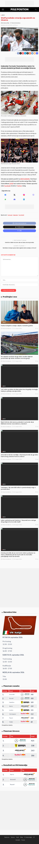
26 (37, 361)
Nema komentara (16, 23)
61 (37, 559)
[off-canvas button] (3, 9)
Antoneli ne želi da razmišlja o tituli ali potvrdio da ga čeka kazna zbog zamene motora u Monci (19, 455)
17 (37, 394)
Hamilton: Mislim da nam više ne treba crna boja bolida (19, 242)
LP (34, 837)
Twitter (19, 186)
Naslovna (6, 837)
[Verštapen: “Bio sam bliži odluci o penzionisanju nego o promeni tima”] (19, 474)
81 (37, 492)
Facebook (7, 186)
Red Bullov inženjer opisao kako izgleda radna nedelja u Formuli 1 (19, 248)
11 (37, 328)
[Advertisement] (19, 3)
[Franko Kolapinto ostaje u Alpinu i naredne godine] (19, 312)
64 (37, 459)
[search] (35, 9)
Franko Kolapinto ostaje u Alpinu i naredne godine (17, 326)
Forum (23, 840)
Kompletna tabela (7, 725)
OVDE (11, 183)
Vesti (3, 15)
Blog (21, 837)
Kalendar (15, 215)
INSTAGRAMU (25, 179)
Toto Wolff (21, 215)
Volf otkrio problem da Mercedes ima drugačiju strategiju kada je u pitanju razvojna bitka (19, 390)
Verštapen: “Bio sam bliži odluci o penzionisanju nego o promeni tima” (18, 488)
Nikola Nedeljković (6, 328)
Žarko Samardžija (5, 23)
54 (37, 426)
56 (37, 524)
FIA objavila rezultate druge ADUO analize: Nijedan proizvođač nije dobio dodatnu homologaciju (17, 357)
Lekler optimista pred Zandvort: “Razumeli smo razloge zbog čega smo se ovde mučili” (18, 521)
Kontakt (18, 840)
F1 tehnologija (28, 837)
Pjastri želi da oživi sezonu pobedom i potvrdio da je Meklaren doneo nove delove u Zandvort (17, 423)
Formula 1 (10, 215)
